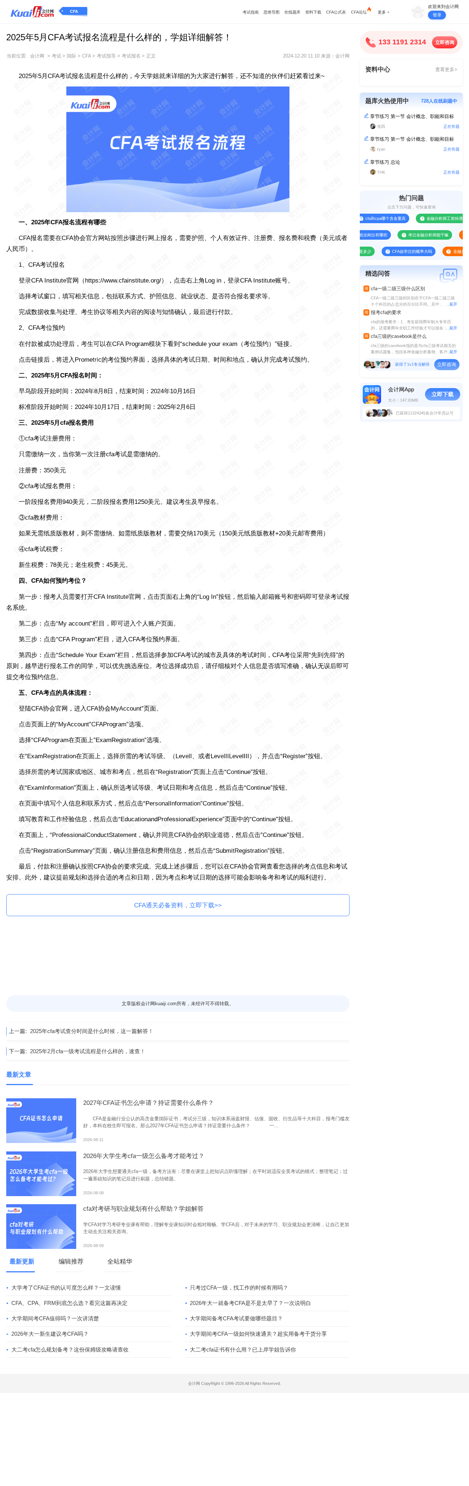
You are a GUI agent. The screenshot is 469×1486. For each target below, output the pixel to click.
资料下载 (313, 12)
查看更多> (446, 69)
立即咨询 (444, 42)
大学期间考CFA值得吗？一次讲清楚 (55, 1318)
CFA (74, 11)
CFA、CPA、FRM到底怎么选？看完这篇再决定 (69, 1303)
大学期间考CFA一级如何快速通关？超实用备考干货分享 (258, 1334)
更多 (382, 12)
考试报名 (131, 56)
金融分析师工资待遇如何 (427, 218)
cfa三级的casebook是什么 (398, 336)
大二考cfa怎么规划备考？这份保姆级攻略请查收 (70, 1349)
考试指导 (106, 56)
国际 (71, 56)
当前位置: (17, 56)
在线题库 (292, 12)
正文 (151, 56)
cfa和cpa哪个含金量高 (364, 218)
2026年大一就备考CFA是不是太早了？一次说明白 (250, 1303)
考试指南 (251, 12)
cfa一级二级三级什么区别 (398, 288)
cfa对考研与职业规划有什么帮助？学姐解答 (143, 1208)
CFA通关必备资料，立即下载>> (178, 905)
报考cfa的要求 (386, 312)
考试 (56, 56)
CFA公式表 (336, 12)
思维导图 (271, 12)
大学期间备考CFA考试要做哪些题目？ (236, 1318)
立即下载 (443, 394)
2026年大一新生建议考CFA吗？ (50, 1334)
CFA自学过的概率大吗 (390, 251)
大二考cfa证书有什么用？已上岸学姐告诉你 (243, 1349)
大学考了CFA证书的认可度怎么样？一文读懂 (66, 1287)
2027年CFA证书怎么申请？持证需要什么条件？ (148, 1102)
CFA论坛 (359, 12)
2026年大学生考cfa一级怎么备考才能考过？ (143, 1156)
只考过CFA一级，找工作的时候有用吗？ (239, 1287)
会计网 (37, 56)
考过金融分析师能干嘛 (407, 235)
